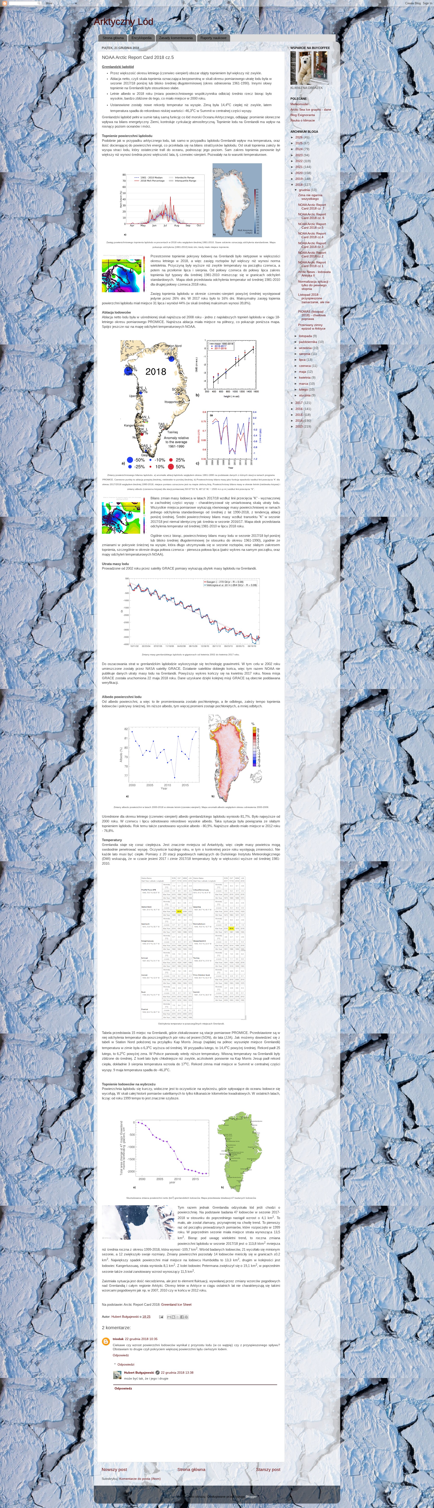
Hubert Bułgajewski (139, 1372)
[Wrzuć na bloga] (173, 1317)
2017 (299, 403)
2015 (299, 415)
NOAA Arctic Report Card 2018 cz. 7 (312, 206)
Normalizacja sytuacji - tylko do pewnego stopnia (314, 285)
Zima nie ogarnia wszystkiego (310, 196)
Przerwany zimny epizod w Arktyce (312, 326)
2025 (299, 143)
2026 (299, 137)
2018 (299, 184)
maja (303, 371)
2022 (299, 161)
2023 (299, 155)
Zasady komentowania (176, 38)
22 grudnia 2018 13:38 (177, 1372)
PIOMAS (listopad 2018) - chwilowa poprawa (312, 315)
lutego (304, 389)
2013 (299, 426)
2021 (299, 167)
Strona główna (113, 38)
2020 (299, 173)
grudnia (305, 190)
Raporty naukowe (213, 38)
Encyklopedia (141, 38)
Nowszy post (114, 1469)
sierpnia (305, 354)
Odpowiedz (121, 1355)
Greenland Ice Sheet (176, 1304)
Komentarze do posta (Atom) (140, 1478)
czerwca (305, 366)
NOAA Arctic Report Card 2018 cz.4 (312, 235)
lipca (303, 359)
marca (304, 383)
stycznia (305, 395)
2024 (299, 149)
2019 (299, 179)
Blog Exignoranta (302, 115)
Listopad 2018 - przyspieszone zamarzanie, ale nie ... (314, 300)
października (308, 342)
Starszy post (268, 1469)
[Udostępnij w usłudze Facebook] (182, 1317)
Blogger (251, 1496)
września (306, 348)
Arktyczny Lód (123, 21)
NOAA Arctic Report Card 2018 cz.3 (312, 245)
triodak (118, 1339)
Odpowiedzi (126, 1364)
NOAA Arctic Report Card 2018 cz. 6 (312, 216)
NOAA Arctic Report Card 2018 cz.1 (312, 264)
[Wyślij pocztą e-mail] (169, 1317)
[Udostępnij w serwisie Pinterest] (186, 1317)
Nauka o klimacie (302, 120)
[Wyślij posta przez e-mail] (161, 1316)
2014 (299, 420)
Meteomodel (299, 104)
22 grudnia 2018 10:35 (141, 1339)
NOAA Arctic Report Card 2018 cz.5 (312, 225)
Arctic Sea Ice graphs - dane (310, 109)
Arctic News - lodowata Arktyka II (314, 273)
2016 (299, 409)
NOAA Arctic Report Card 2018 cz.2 (312, 254)
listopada (306, 336)
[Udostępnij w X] (177, 1317)
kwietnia (305, 377)
